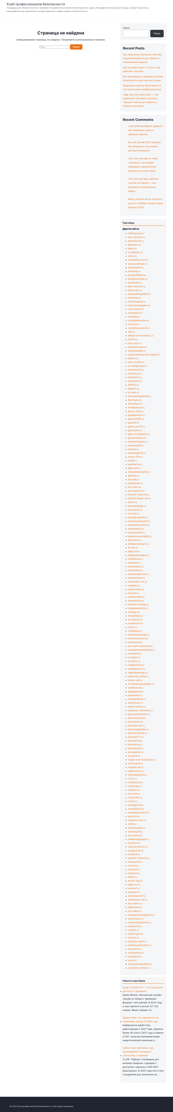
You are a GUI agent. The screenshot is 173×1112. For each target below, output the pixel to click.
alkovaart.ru (134, 244)
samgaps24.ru (135, 805)
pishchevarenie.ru (137, 733)
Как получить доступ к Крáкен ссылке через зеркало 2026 (145, 203)
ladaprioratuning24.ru (139, 536)
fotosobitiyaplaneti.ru (139, 396)
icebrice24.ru (135, 464)
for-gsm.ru (133, 392)
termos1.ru (133, 888)
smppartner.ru (135, 850)
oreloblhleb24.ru (137, 699)
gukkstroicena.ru (137, 438)
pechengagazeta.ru (138, 729)
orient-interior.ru (137, 706)
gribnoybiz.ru (135, 430)
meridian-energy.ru (138, 604)
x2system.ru (134, 949)
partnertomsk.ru (137, 718)
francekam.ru (135, 403)
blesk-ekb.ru (135, 290)
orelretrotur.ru (135, 703)
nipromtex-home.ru (138, 676)
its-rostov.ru (134, 487)
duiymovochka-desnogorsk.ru (144, 354)
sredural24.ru (135, 862)
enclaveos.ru (135, 373)
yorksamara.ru (136, 952)
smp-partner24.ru (137, 846)
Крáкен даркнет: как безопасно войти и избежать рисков (145, 130)
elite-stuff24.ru (136, 362)
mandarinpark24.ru (138, 574)
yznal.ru (132, 960)
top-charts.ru (135, 903)
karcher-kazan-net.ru (139, 498)
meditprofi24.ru (136, 597)
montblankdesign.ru (139, 634)
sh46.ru (132, 824)
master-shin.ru (136, 589)
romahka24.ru (135, 782)
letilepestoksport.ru (138, 544)
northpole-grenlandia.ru (141, 684)
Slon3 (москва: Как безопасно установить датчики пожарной (144, 146)
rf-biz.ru (132, 778)
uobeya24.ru (135, 926)
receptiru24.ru (135, 767)
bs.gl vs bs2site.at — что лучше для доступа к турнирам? (143, 989)
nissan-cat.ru (135, 680)
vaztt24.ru (133, 930)
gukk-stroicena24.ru (139, 434)
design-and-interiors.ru (140, 335)
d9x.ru (131, 331)
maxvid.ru (133, 593)
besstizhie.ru (135, 282)
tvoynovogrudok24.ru (139, 922)
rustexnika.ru (135, 797)
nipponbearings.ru (138, 672)
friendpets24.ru (136, 407)
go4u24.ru (133, 422)
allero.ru (132, 248)
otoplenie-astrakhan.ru (140, 710)
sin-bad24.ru (135, 835)
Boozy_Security (136, 199)
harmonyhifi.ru (136, 445)
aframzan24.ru (136, 241)
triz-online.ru (135, 911)
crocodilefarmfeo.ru (138, 320)
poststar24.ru (135, 740)
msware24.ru (135, 642)
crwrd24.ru (134, 324)
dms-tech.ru (134, 343)
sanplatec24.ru (136, 808)
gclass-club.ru (135, 411)
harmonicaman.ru (137, 441)
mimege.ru (133, 612)
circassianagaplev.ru (139, 305)
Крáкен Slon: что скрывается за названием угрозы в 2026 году (140, 1019)
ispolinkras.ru (135, 483)
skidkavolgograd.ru (138, 839)
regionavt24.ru (136, 771)
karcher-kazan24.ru (138, 494)
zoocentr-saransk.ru (139, 967)
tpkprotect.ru (135, 907)
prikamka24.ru (135, 748)
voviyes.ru (133, 937)
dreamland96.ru (136, 350)
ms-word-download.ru (140, 646)
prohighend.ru (135, 752)
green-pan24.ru (136, 426)
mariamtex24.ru (136, 578)
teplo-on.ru (134, 884)
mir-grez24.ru (135, 619)
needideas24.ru (136, 668)
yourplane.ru (135, 956)
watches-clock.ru (137, 941)
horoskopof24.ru (137, 453)
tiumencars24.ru (137, 896)
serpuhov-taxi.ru (137, 820)
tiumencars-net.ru (137, 899)
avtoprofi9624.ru (137, 275)
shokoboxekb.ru (136, 828)
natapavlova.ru (136, 665)
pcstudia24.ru (135, 721)
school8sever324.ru (138, 812)
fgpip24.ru (133, 388)
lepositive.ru (134, 540)
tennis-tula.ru (135, 880)
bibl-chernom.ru (136, 286)
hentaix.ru (133, 449)
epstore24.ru (135, 377)
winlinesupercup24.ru (139, 945)
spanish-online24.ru (138, 858)
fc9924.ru (133, 384)
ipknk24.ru (133, 475)
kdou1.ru (132, 502)
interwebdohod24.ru (139, 472)
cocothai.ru (134, 316)
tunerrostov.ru (135, 918)
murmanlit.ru (135, 653)
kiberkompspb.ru (137, 506)
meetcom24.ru (136, 600)
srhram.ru (133, 865)
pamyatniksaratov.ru (139, 714)
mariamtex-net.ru (137, 581)
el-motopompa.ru (137, 366)
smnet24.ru (134, 843)
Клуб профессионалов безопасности (36, 4)
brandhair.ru (134, 297)
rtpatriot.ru (134, 790)
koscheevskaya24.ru (139, 521)
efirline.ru (133, 358)
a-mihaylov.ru (135, 252)
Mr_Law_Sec (135, 142)
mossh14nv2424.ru (138, 638)
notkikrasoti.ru (135, 687)
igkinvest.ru (134, 468)
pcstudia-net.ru (136, 725)
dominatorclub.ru (137, 347)
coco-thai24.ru (136, 309)
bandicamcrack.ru (137, 279)
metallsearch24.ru (137, 608)
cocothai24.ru (135, 313)
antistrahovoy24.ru (138, 259)
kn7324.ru (133, 513)
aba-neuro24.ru (136, 237)
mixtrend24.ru (135, 623)
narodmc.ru (134, 661)
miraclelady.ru (135, 615)
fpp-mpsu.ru (134, 400)
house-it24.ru (135, 456)
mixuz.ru (132, 627)
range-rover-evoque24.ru (141, 759)
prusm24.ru (134, 756)
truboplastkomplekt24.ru (141, 915)
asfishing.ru (134, 271)
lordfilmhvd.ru (135, 559)
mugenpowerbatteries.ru (141, 649)
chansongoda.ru (137, 301)
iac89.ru (132, 460)
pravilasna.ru (135, 744)
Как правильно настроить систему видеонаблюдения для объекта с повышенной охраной (142, 58)
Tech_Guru (134, 158)
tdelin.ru (132, 877)
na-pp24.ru (134, 657)
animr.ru (132, 256)
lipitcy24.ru (134, 551)
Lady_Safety (135, 126)
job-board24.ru (136, 490)
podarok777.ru (136, 737)
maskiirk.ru (134, 585)
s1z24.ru (132, 801)
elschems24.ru (136, 369)
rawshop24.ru (135, 763)
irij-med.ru (133, 479)
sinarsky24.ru (135, 831)
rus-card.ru (134, 793)
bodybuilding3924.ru (139, 294)
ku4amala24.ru (136, 528)
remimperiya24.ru (137, 774)
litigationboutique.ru (139, 555)
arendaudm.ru (135, 267)
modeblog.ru (135, 631)
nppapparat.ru (135, 691)
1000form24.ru (136, 233)
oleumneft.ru (135, 695)
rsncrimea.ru (135, 786)
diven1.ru (133, 339)
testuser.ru (134, 892)
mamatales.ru (135, 570)
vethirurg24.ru (135, 933)
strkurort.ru (134, 869)
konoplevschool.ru (138, 517)
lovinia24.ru (134, 562)
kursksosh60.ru (136, 532)
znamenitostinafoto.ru (140, 964)
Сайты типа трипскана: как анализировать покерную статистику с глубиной (138, 1052)
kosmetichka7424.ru (139, 525)
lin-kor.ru (133, 547)
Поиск (126, 28)
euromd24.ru (135, 381)
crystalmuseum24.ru (139, 328)
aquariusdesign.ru (137, 263)
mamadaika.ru (136, 566)
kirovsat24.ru (135, 509)
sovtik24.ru (134, 854)
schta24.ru (133, 816)
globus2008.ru (136, 419)
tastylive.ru (134, 873)
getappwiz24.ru (136, 415)
